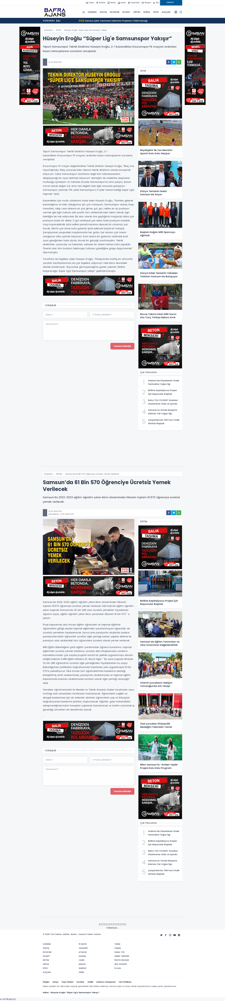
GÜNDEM (92, 12)
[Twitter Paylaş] (173, 62)
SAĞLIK (146, 12)
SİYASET (126, 12)
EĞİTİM (136, 12)
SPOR (155, 12)
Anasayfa (48, 30)
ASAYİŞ (103, 12)
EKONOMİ (114, 12)
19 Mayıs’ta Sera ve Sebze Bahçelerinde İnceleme (96, 20)
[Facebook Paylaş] (168, 62)
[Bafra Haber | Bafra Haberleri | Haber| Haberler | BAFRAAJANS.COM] (56, 12)
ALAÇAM (166, 12)
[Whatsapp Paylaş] (178, 62)
